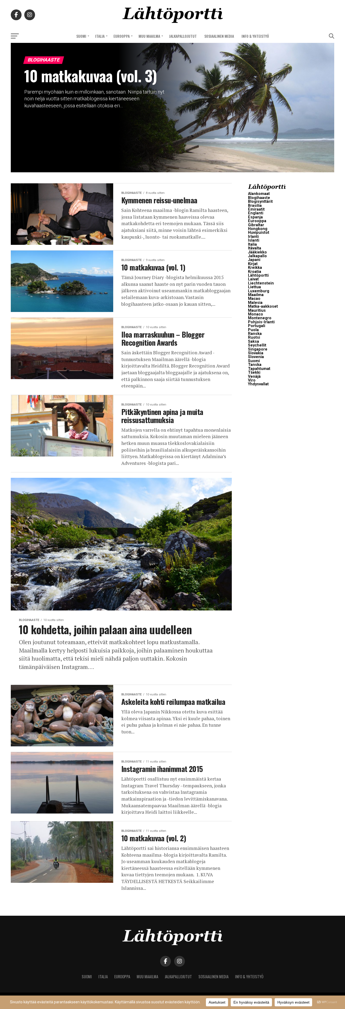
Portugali (256, 326)
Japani (254, 260)
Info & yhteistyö (255, 36)
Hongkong (257, 228)
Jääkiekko (257, 252)
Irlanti (253, 236)
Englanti (255, 213)
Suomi (81, 36)
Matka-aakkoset (263, 306)
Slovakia (255, 353)
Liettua (254, 287)
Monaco (255, 314)
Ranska (255, 333)
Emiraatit (256, 209)
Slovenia (256, 357)
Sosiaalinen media (219, 36)
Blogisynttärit (260, 201)
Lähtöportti (258, 275)
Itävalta (254, 248)
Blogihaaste (259, 197)
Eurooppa (121, 36)
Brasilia (255, 205)
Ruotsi (254, 337)
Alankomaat (259, 193)
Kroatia (254, 271)
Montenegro (259, 318)
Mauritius (257, 310)
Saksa (253, 341)
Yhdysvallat (258, 384)
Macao (254, 298)
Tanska (254, 364)
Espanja (255, 217)
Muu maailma (149, 36)
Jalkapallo (257, 256)
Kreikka (255, 267)
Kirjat (253, 264)
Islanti (253, 240)
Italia (100, 36)
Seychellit (257, 345)
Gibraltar (256, 225)
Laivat (253, 279)
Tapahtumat (259, 368)
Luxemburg (258, 291)
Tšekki (254, 372)
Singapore (257, 349)
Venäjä (254, 376)
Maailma (256, 295)
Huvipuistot (258, 232)
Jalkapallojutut (183, 36)
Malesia (255, 302)
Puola (253, 330)
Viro (252, 380)
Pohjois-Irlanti (261, 322)
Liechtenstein (261, 283)
